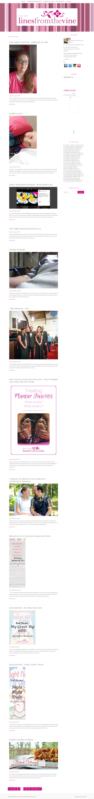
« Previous (11, 789)
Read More (13, 104)
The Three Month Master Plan (25, 229)
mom (82, 175)
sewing (70, 180)
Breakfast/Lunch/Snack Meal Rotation (30, 536)
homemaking (76, 162)
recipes (68, 1)
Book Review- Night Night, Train (26, 665)
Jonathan (71, 172)
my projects (60, 1)
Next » (39, 789)
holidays (76, 159)
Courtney (71, 154)
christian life (76, 151)
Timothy (75, 180)
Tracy (10, 95)
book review (66, 148)
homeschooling (48, 1)
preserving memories (34, 1)
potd (69, 178)
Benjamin (75, 146)
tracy (80, 180)
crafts (81, 154)
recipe (77, 178)
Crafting (76, 154)
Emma (69, 156)
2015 (65, 146)
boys (79, 148)
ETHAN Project (76, 156)
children (70, 151)
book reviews (74, 148)
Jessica (66, 172)
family (65, 159)
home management (68, 164)
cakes (65, 151)
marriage (66, 175)
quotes (73, 178)
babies (69, 146)
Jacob (78, 170)
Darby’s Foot (16, 114)
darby (65, 156)
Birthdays (81, 146)
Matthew (71, 175)
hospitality (74, 167)
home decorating (68, 162)
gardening (71, 159)
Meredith (77, 175)
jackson (73, 170)
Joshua (76, 172)
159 (34, 789)
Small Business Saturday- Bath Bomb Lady (31, 185)
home (23, 1)
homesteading (67, 167)
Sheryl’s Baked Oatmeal (21, 740)
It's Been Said (67, 170)
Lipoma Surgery (17, 250)
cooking (66, 154)
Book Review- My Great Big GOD (25, 608)
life (80, 172)
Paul (65, 178)
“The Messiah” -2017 (19, 309)
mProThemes (83, 796)
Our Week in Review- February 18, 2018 (28, 42)
